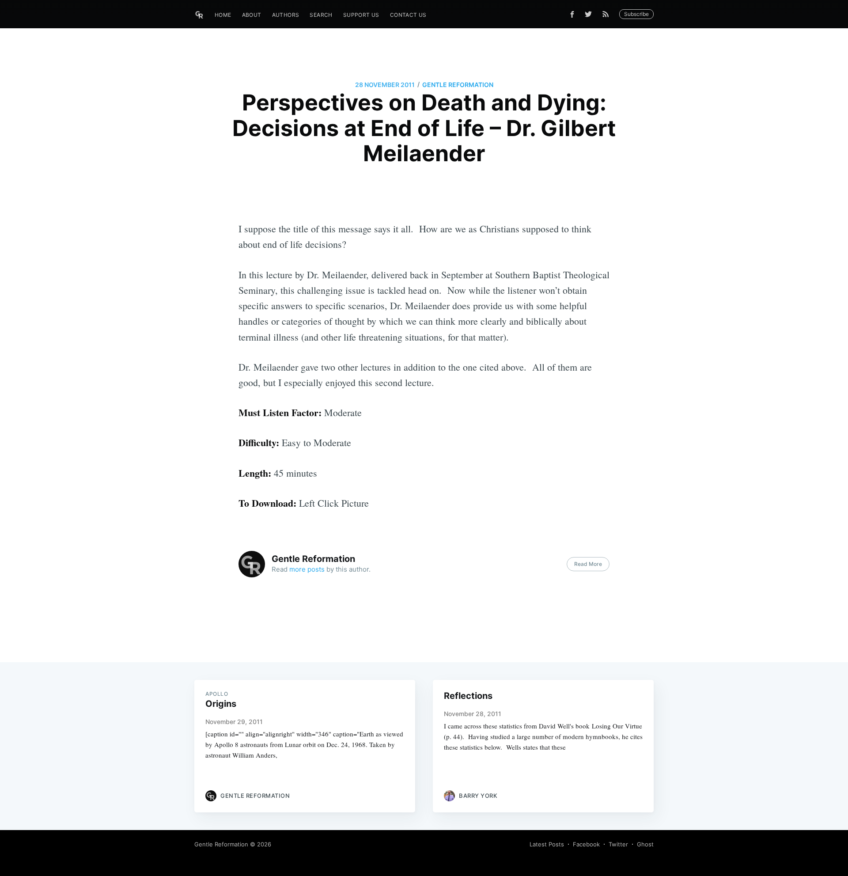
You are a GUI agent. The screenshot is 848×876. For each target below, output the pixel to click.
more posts (307, 569)
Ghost (645, 844)
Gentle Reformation (457, 84)
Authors (285, 14)
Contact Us (408, 14)
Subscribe (636, 14)
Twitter (618, 844)
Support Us (361, 14)
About (251, 14)
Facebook (586, 844)
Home (223, 14)
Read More (588, 564)
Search (321, 14)
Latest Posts (547, 844)
